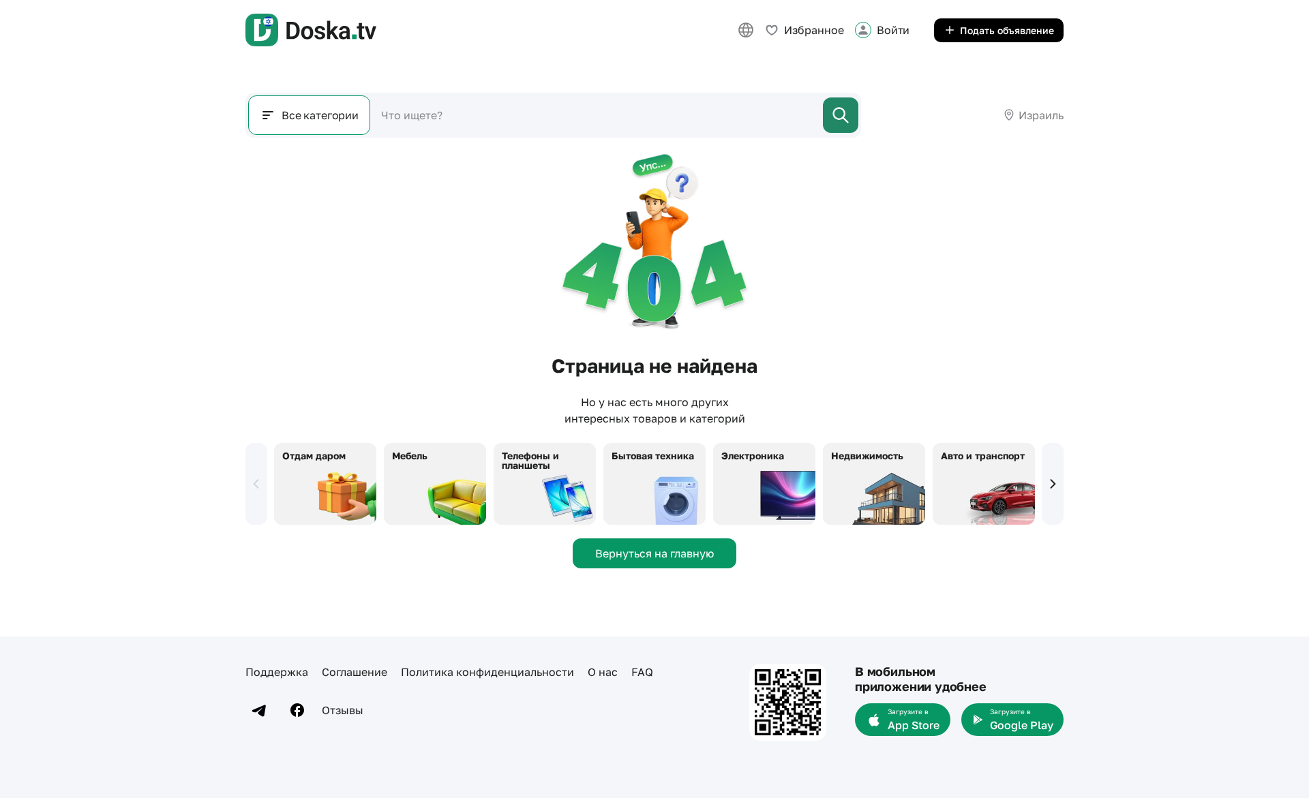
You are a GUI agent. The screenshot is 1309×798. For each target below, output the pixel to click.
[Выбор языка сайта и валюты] (746, 30)
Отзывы (342, 710)
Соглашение (354, 672)
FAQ (642, 672)
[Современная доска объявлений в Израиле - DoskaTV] (310, 30)
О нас (603, 672)
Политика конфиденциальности (487, 672)
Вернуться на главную (654, 553)
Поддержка (276, 672)
